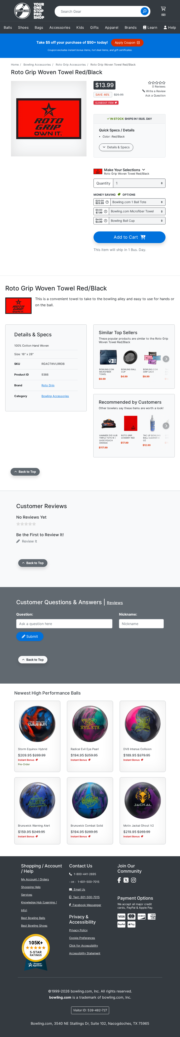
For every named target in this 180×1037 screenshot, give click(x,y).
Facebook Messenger (86, 905)
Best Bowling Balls (33, 918)
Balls (8, 27)
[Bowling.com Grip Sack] (152, 357)
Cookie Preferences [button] (82, 938)
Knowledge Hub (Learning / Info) (39, 906)
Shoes (23, 27)
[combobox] (99, 11)
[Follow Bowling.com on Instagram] (134, 881)
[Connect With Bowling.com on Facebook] (120, 881)
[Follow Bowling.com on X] (127, 881)
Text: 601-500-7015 (85, 897)
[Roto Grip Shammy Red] (130, 423)
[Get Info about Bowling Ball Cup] (105, 220)
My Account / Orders (35, 879)
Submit (31, 636)
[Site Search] (145, 11)
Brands (131, 27)
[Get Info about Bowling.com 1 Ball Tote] (107, 202)
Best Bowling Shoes (34, 925)
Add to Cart (127, 237)
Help (172, 27)
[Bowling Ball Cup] (130, 357)
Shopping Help (31, 887)
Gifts (94, 27)
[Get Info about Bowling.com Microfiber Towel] (105, 211)
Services (26, 894)
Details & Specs (117, 147)
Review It (28, 541)
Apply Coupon (126, 42)
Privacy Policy (78, 930)
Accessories (59, 27)
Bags (39, 27)
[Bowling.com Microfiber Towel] (109, 357)
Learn (152, 27)
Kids (80, 27)
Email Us (78, 889)
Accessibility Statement (84, 953)
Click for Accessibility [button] (83, 945)
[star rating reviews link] (152, 82)
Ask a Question (155, 95)
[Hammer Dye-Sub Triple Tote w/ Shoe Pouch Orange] (109, 423)
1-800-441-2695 (84, 874)
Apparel (112, 27)
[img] (121, 924)
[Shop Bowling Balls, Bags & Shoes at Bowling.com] (29, 11)
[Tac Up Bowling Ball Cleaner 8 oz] (152, 423)
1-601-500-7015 (88, 881)
